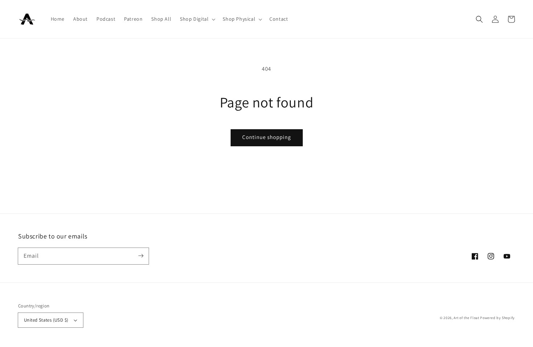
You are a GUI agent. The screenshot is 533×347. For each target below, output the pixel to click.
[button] (196, 18)
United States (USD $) (46, 320)
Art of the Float (466, 317)
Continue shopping (266, 137)
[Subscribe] (141, 256)
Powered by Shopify (497, 317)
